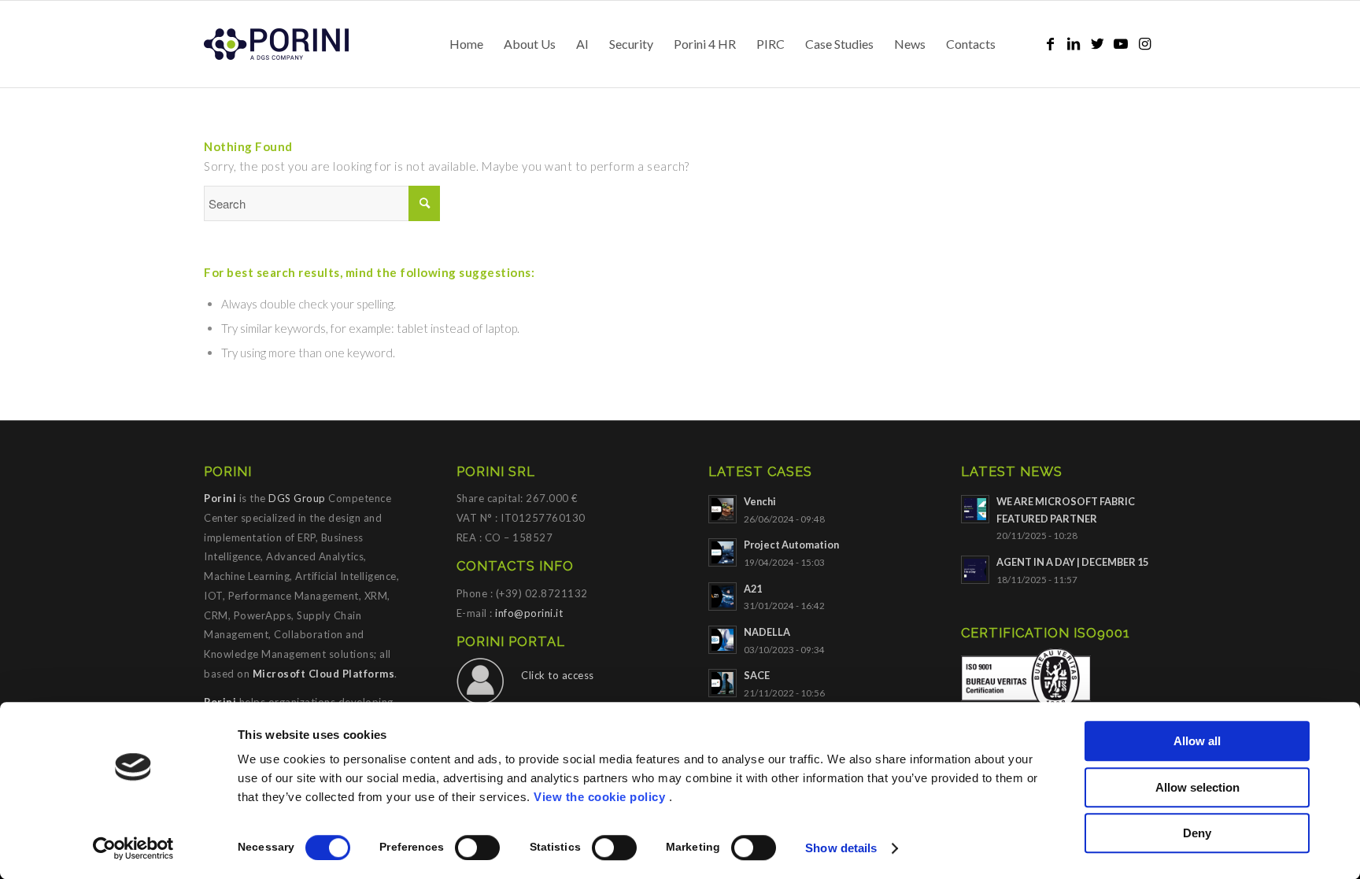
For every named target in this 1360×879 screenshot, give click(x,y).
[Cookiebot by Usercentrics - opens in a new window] (133, 848)
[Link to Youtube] (1121, 43)
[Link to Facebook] (1050, 43)
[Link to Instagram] (1144, 43)
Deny (1197, 833)
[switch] (477, 847)
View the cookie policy (599, 796)
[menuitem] (466, 44)
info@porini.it (529, 613)
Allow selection (1197, 787)
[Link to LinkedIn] (1073, 43)
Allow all (1197, 741)
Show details (841, 848)
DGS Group (297, 498)
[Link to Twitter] (1097, 43)
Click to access (557, 675)
